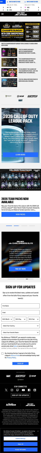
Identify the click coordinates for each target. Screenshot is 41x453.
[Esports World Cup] (33, 96)
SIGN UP (20, 363)
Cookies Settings (20, 438)
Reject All (20, 444)
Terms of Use (15, 355)
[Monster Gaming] (8, 96)
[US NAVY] (20, 100)
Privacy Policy (11, 357)
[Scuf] (20, 96)
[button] (20, 154)
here (15, 346)
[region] (20, 440)
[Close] (38, 431)
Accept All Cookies (20, 449)
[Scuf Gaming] (33, 376)
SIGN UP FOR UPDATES (20, 395)
